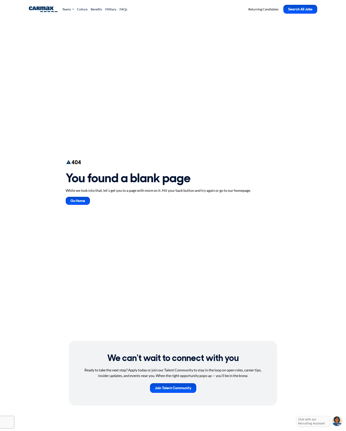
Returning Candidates (263, 9)
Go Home (77, 200)
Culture (82, 9)
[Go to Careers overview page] (43, 9)
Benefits (96, 9)
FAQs (123, 9)
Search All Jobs (300, 9)
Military (110, 9)
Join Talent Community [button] (173, 388)
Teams (66, 9)
